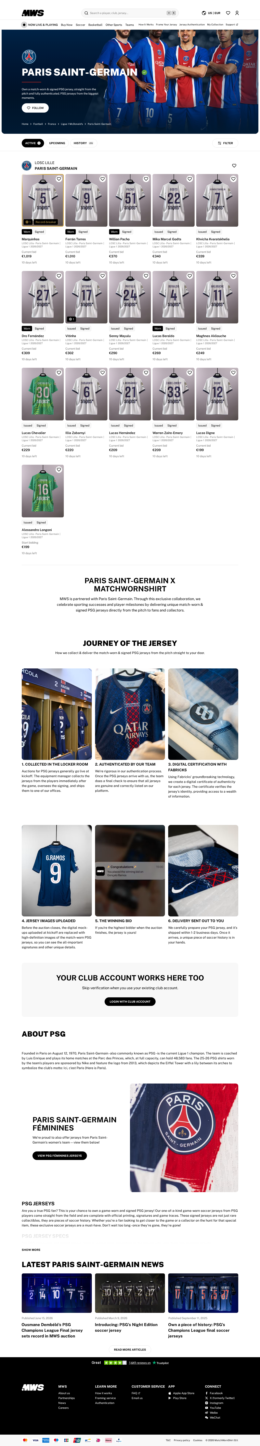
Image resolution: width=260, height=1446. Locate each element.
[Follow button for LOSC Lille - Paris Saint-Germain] (234, 166)
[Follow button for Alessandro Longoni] (59, 469)
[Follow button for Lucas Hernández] (146, 372)
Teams (129, 24)
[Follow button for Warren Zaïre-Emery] (189, 372)
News (62, 1403)
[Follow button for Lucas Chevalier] (59, 372)
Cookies (197, 1440)
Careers (63, 1407)
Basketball (95, 24)
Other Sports (114, 24)
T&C (168, 1440)
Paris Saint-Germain (99, 124)
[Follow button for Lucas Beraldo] (189, 276)
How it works (103, 1393)
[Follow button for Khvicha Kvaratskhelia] (233, 179)
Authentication (104, 1403)
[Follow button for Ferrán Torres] (102, 179)
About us (64, 1393)
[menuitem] (211, 13)
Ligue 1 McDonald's (72, 124)
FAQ (134, 1393)
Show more (31, 1249)
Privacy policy (182, 1440)
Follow (38, 108)
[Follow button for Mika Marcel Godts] (189, 179)
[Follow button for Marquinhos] (59, 179)
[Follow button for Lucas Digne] (233, 372)
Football (38, 124)
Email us (137, 1398)
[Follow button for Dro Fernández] (59, 276)
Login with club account (130, 1001)
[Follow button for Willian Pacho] (146, 179)
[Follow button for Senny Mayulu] (146, 276)
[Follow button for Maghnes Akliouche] (233, 276)
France (52, 124)
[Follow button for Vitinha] (102, 276)
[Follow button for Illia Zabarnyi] (102, 372)
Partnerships (66, 1398)
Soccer (80, 24)
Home (25, 124)
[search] (130, 13)
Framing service (105, 1398)
